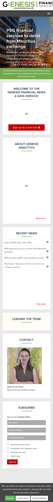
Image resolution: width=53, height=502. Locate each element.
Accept (10, 498)
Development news (18, 452)
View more (41, 303)
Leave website (39, 498)
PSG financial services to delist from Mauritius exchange (26, 250)
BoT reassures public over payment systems (24, 257)
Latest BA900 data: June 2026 (18, 242)
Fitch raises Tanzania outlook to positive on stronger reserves (24, 265)
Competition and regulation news (24, 448)
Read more (41, 218)
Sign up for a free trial (25, 127)
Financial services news (20, 444)
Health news (16, 456)
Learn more (22, 498)
